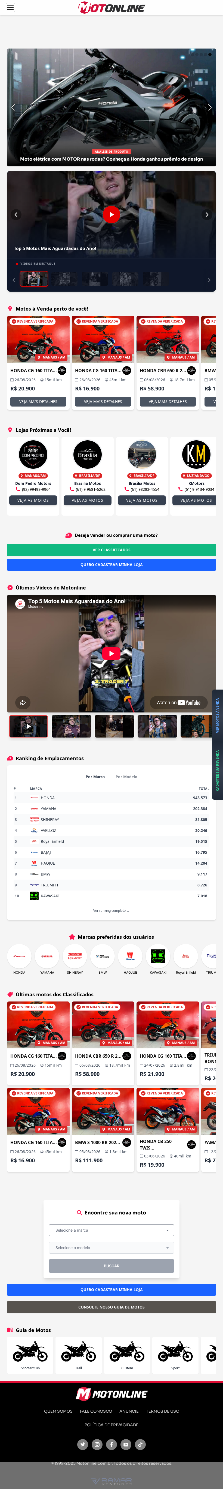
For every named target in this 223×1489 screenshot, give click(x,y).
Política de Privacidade (111, 1424)
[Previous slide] (13, 107)
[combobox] (111, 1230)
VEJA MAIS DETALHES (38, 401)
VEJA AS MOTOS (33, 500)
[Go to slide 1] (192, 54)
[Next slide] (210, 107)
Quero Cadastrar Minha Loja (111, 564)
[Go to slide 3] (201, 54)
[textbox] (73, 1230)
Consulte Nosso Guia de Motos (111, 1307)
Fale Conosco (96, 1411)
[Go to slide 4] (205, 54)
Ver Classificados (112, 549)
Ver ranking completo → (111, 910)
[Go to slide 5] (210, 54)
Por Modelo (126, 776)
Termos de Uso (162, 1411)
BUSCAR (111, 1266)
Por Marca (95, 776)
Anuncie (129, 1411)
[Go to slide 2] (197, 54)
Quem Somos (58, 1411)
